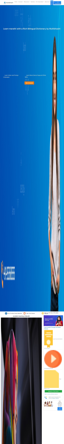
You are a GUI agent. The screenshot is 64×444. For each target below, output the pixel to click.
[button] (20, 2)
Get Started (59, 409)
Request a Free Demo (53, 391)
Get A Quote (29, 83)
